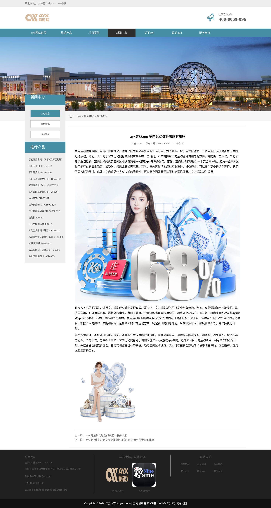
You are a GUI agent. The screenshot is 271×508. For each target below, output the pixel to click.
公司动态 (102, 116)
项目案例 (94, 32)
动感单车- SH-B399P (39, 198)
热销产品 (66, 32)
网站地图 (181, 503)
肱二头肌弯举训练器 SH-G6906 (44, 250)
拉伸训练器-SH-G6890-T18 (42, 204)
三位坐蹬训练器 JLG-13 (40, 224)
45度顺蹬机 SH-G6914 (40, 243)
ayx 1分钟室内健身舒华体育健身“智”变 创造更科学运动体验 (120, 439)
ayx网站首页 (38, 32)
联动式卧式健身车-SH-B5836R (44, 192)
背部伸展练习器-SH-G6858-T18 (44, 211)
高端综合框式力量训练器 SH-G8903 (46, 237)
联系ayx (177, 32)
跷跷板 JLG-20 (36, 217)
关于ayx (149, 32)
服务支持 (204, 32)
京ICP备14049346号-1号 (161, 503)
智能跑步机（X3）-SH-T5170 (43, 185)
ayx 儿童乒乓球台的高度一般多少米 (106, 435)
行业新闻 (45, 134)
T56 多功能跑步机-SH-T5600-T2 (45, 179)
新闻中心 (121, 32)
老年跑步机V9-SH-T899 (40, 172)
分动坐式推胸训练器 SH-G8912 (44, 230)
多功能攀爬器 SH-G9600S (42, 256)
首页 (79, 116)
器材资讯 (45, 124)
